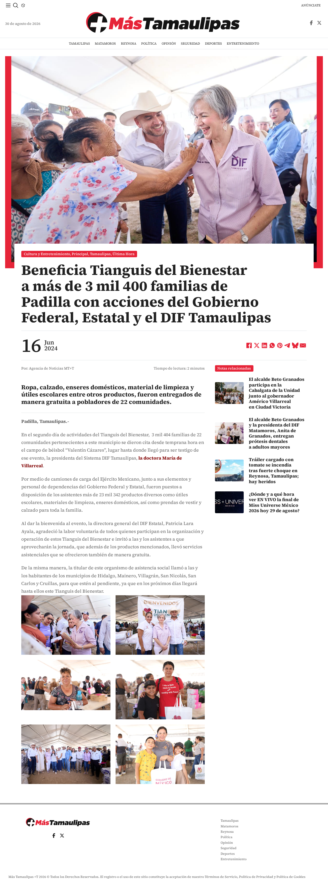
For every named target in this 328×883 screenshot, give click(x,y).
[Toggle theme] (23, 5)
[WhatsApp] (272, 345)
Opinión (169, 43)
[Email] (303, 345)
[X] (257, 345)
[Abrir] (8, 5)
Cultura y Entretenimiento (47, 253)
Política (149, 43)
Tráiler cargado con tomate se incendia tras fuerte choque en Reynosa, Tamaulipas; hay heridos (274, 470)
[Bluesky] (295, 345)
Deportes (213, 43)
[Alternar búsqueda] (16, 5)
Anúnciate (311, 5)
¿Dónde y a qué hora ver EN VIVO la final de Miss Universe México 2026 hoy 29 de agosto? (274, 502)
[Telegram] (287, 345)
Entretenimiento (243, 43)
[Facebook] (249, 345)
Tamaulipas (79, 43)
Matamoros (105, 43)
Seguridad (190, 43)
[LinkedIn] (264, 345)
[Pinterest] (280, 345)
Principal (80, 253)
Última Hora (123, 253)
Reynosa (128, 43)
